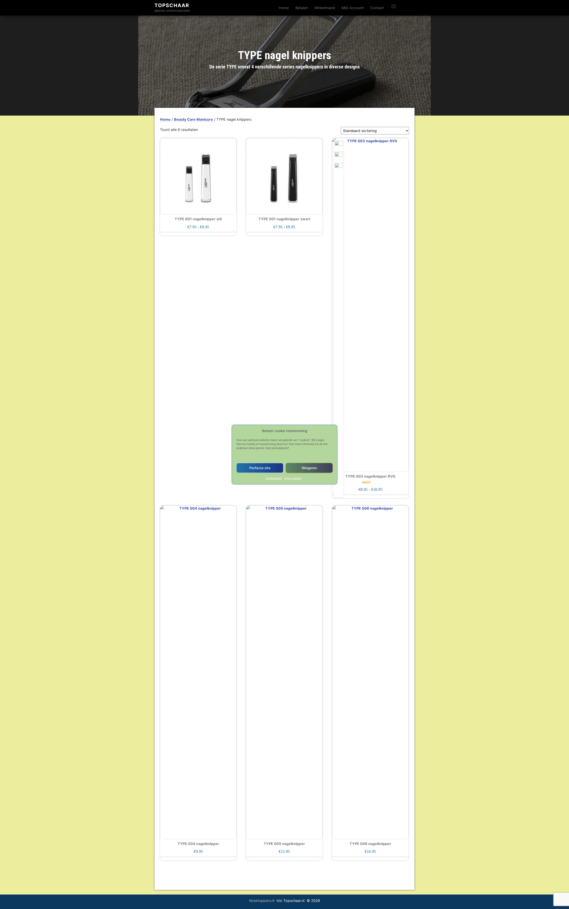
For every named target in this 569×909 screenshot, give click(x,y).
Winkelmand (325, 8)
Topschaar (171, 5)
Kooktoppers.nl (262, 900)
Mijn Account (353, 8)
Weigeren (309, 468)
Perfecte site (259, 468)
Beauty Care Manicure (193, 119)
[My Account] (401, 8)
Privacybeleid (292, 478)
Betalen (301, 8)
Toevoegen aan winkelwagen (198, 853)
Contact (377, 8)
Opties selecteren (198, 228)
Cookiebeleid (274, 478)
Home (284, 8)
